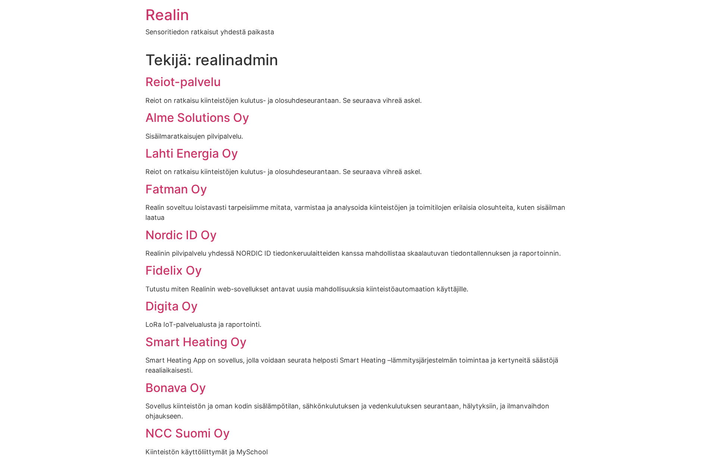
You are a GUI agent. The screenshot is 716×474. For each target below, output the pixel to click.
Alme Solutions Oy (197, 117)
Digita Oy (171, 306)
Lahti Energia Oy (191, 153)
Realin (167, 15)
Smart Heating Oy (195, 342)
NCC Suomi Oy (187, 433)
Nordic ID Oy (181, 235)
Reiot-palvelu (183, 82)
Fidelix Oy (173, 270)
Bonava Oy (175, 387)
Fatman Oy (176, 189)
